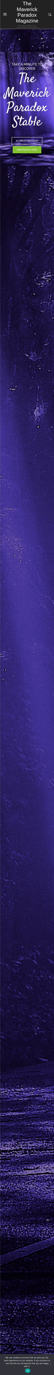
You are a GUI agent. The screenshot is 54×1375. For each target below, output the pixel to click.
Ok (27, 1371)
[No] (50, 1364)
